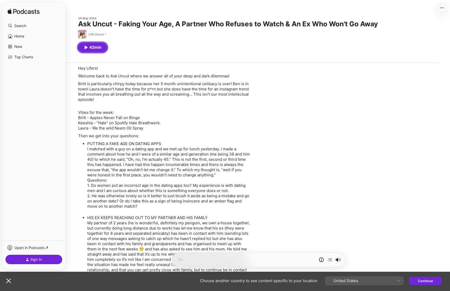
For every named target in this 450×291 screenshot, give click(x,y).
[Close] (8, 280)
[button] (34, 25)
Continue (425, 281)
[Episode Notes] (321, 259)
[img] (24, 11)
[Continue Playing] (330, 259)
